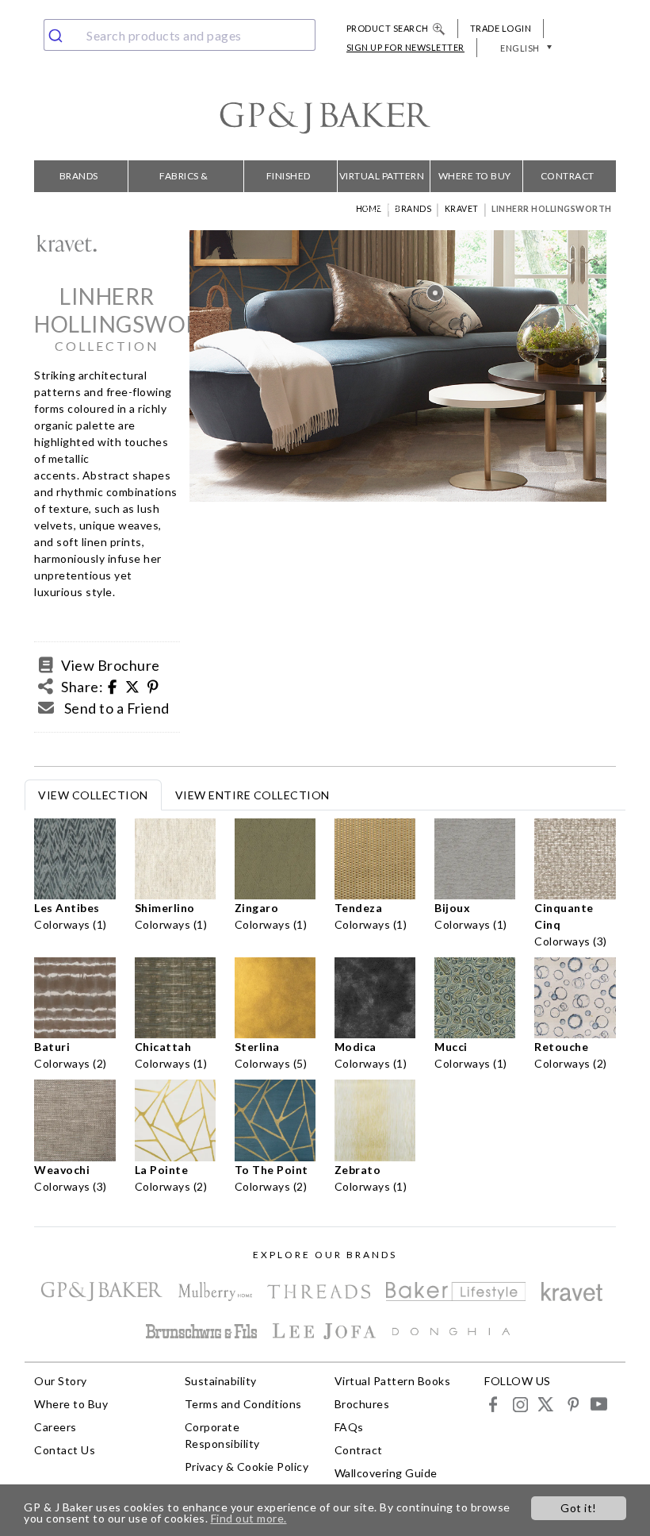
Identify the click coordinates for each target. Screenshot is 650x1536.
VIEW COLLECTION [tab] (93, 795)
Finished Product (288, 181)
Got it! (578, 1508)
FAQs (349, 1427)
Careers (55, 1427)
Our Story (60, 1381)
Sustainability (221, 1381)
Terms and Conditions (243, 1404)
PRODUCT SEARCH (387, 28)
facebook (493, 1404)
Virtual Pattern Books (382, 181)
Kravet (462, 209)
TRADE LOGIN (501, 28)
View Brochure (110, 665)
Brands (78, 176)
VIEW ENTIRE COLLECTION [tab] (252, 795)
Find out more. (249, 1518)
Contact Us (64, 1450)
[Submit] (61, 34)
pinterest (572, 1404)
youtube (598, 1404)
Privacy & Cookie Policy (247, 1466)
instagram (519, 1404)
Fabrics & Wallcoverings (184, 181)
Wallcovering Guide (386, 1473)
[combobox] (179, 35)
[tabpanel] (324, 1010)
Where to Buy (474, 176)
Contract (568, 176)
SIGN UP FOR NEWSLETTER (405, 47)
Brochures (362, 1404)
